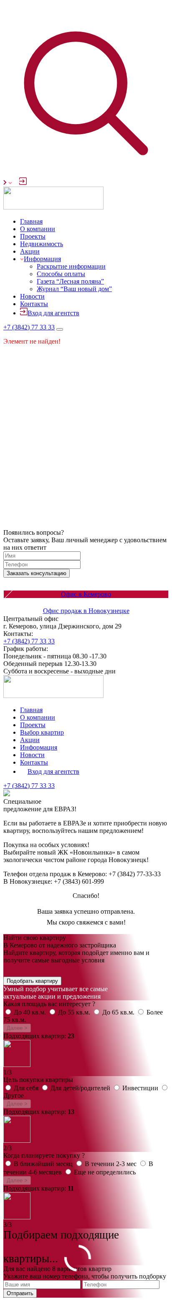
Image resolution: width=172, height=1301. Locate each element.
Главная (31, 221)
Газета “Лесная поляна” (70, 281)
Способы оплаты (61, 273)
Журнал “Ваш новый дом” (74, 288)
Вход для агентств (53, 313)
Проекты (33, 236)
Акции (30, 251)
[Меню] (59, 329)
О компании (37, 228)
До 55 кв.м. (75, 1012)
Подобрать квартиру (32, 981)
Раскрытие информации (71, 266)
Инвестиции (141, 1088)
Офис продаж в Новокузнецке (86, 610)
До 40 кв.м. (31, 1012)
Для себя (27, 1088)
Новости (32, 296)
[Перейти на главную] (53, 207)
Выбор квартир (42, 732)
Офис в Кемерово (86, 594)
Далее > (17, 1028)
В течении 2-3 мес (111, 1163)
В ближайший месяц (44, 1163)
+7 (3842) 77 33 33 (29, 327)
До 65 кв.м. (119, 1012)
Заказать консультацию (36, 573)
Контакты (34, 303)
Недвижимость (41, 243)
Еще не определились (105, 1172)
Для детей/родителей (81, 1088)
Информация (42, 258)
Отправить (20, 1293)
